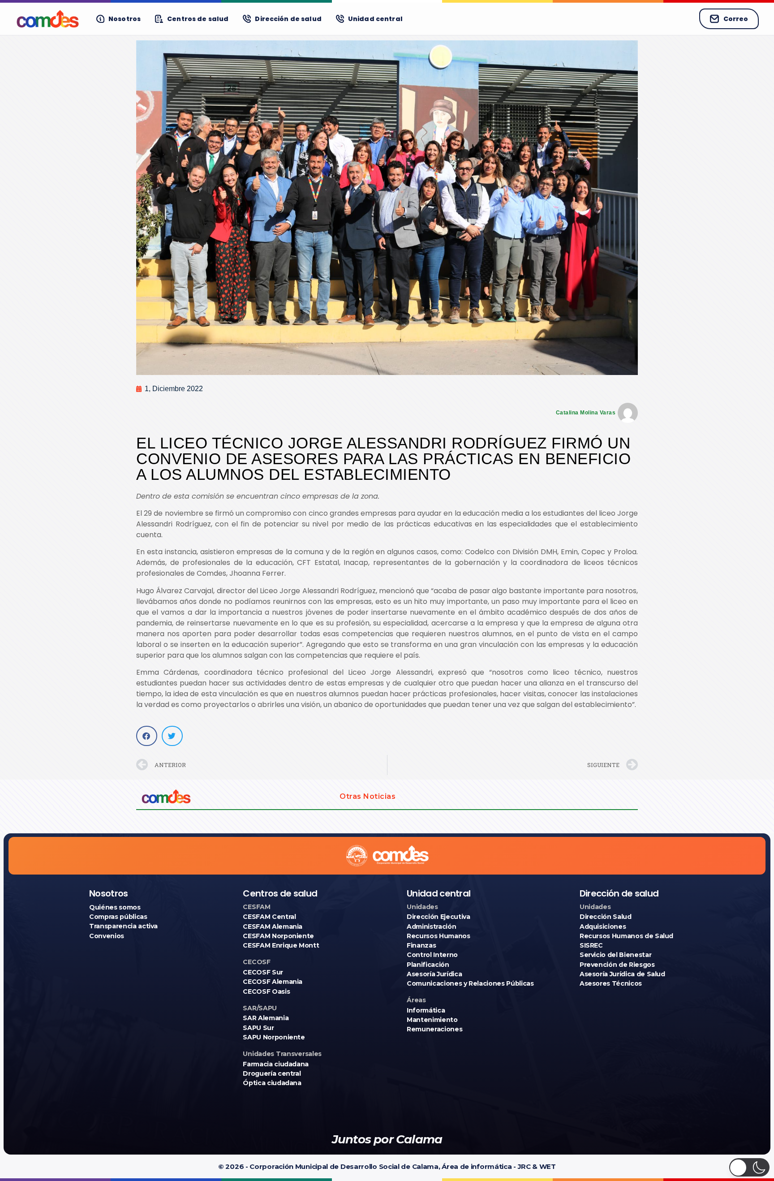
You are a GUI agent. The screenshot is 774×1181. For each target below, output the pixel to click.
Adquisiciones (603, 926)
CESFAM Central (269, 916)
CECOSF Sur (263, 972)
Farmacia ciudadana (276, 1064)
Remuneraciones (434, 1029)
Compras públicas (118, 916)
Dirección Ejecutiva (438, 916)
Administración (431, 926)
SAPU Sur (258, 1027)
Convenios (106, 936)
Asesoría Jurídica (434, 974)
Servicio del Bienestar (615, 954)
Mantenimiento (432, 1019)
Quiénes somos (114, 907)
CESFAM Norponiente (278, 936)
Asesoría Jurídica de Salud (622, 974)
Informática (426, 1010)
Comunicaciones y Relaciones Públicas (470, 983)
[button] (146, 736)
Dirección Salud (606, 916)
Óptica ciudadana (272, 1082)
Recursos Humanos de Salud (626, 936)
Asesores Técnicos (611, 983)
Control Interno (432, 954)
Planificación (428, 964)
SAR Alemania (265, 1018)
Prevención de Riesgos (617, 964)
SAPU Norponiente (274, 1037)
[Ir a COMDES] (47, 19)
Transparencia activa (123, 926)
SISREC (591, 945)
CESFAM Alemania (272, 926)
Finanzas (421, 945)
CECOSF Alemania (272, 981)
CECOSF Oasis (266, 991)
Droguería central (272, 1073)
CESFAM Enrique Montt (281, 945)
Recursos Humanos (438, 936)
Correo (735, 18)
